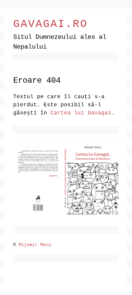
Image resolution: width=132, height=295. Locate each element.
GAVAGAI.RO (50, 24)
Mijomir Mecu (35, 244)
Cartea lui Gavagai (80, 113)
